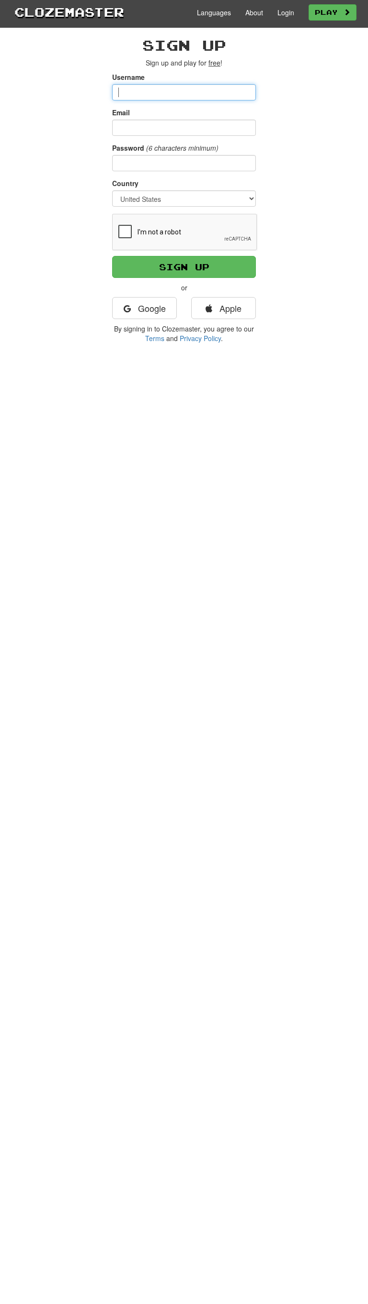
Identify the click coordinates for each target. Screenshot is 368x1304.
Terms (154, 338)
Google (151, 308)
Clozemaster (69, 12)
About (254, 12)
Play (329, 12)
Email (121, 112)
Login (285, 12)
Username (128, 77)
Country (125, 183)
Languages (214, 12)
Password (128, 148)
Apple (229, 308)
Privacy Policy (200, 338)
